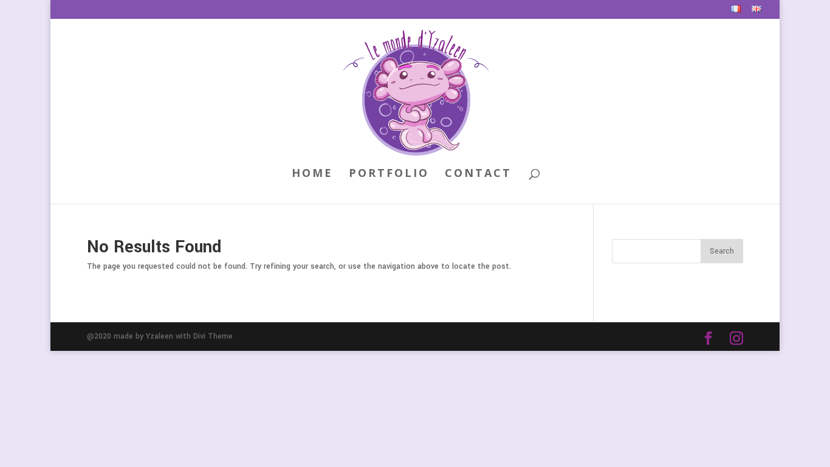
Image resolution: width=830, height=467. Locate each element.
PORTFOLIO (389, 174)
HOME (312, 174)
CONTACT (478, 174)
